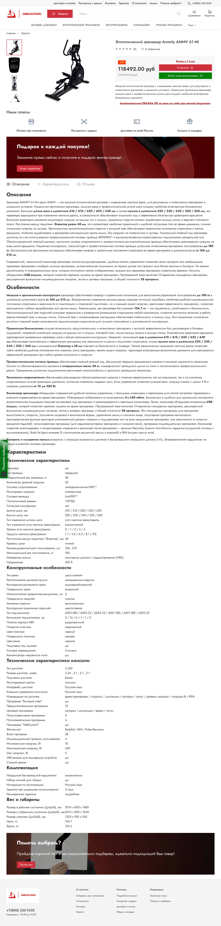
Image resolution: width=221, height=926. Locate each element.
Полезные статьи (158, 895)
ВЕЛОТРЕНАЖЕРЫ (116, 25)
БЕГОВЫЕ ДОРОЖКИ (43, 25)
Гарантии (124, 3)
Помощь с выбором (160, 901)
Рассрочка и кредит (90, 3)
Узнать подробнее (30, 168)
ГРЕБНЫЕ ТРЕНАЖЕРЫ (169, 25)
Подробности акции (127, 895)
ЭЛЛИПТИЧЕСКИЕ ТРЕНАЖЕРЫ (81, 25)
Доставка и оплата (64, 3)
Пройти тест (26, 864)
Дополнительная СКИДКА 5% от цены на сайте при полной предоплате (165, 103)
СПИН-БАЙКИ (141, 25)
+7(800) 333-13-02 (201, 3)
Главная (10, 33)
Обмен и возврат (125, 912)
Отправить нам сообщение (90, 895)
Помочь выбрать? (170, 3)
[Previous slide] (30, 71)
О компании (139, 3)
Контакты (110, 3)
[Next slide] (14, 98)
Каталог (63, 14)
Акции (153, 3)
